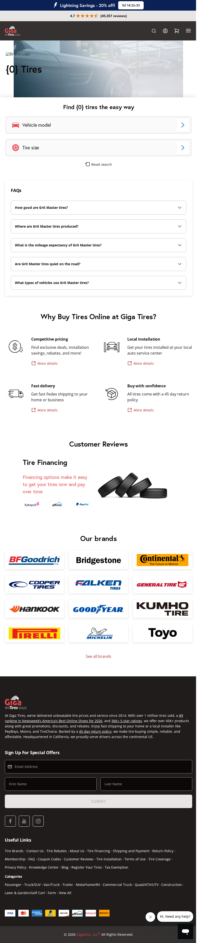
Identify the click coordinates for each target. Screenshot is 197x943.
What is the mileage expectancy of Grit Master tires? (58, 245)
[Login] (162, 31)
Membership (15, 859)
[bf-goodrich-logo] (34, 559)
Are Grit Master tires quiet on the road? (47, 264)
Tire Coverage (159, 859)
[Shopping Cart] (173, 31)
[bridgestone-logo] (97, 559)
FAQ (31, 859)
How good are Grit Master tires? (41, 207)
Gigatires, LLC (86, 934)
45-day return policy (116, 731)
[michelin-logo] (97, 632)
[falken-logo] (97, 584)
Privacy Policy (15, 867)
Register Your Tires (86, 867)
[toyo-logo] (159, 632)
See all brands (97, 655)
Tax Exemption (116, 867)
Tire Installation (109, 859)
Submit (96, 801)
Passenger (13, 884)
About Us (77, 851)
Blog (65, 867)
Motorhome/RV (88, 884)
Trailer (67, 884)
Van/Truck (51, 884)
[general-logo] (159, 584)
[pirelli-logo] (34, 632)
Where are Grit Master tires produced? (47, 226)
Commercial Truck (117, 884)
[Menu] (185, 31)
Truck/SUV (32, 884)
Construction (171, 884)
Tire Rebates (57, 851)
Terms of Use (135, 859)
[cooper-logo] (34, 584)
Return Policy (162, 851)
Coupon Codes (49, 859)
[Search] (150, 31)
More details (47, 363)
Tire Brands (14, 851)
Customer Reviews (78, 859)
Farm (52, 892)
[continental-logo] (159, 559)
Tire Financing (98, 851)
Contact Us (35, 851)
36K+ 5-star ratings (126, 721)
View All (65, 892)
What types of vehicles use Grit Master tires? (52, 282)
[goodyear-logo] (97, 608)
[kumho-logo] (159, 608)
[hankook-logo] (34, 608)
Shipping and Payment (131, 851)
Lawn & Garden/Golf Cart (25, 892)
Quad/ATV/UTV (146, 884)
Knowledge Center (44, 867)
